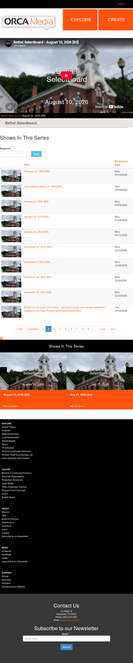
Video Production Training (14, 487)
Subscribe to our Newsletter (15, 561)
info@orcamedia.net (69, 620)
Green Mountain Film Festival (15, 458)
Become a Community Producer (17, 473)
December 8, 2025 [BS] (37, 262)
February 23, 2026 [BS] (37, 171)
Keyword (5, 148)
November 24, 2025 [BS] (37, 277)
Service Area (8, 522)
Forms (5, 494)
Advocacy (6, 580)
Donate (5, 576)
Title (26, 164)
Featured (6, 430)
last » (114, 329)
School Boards (9, 441)
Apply (36, 154)
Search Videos (9, 427)
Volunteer (6, 583)
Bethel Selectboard (11, 115)
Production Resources (12, 480)
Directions (6, 526)
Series (5, 444)
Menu (121, 4)
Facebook (6, 554)
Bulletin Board (8, 497)
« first (19, 329)
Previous (3, 370)
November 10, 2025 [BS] (37, 292)
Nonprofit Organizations (13, 476)
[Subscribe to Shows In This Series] (1, 338)
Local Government (10, 437)
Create (116, 19)
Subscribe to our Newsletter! (15, 536)
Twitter (5, 558)
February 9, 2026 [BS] (36, 201)
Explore (81, 19)
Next (129, 370)
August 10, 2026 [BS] (33, 115)
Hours (4, 529)
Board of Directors (10, 519)
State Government (10, 434)
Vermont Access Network (13, 587)
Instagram (6, 551)
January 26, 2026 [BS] (36, 216)
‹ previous (32, 329)
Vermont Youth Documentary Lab (17, 455)
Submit (66, 647)
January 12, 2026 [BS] (36, 231)
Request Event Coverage (13, 490)
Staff (4, 515)
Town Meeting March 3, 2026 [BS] (42, 186)
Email (65, 634)
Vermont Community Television (16, 451)
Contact (5, 533)
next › (103, 329)
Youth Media (8, 483)
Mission (5, 512)
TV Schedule (8, 448)
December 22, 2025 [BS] (37, 246)
